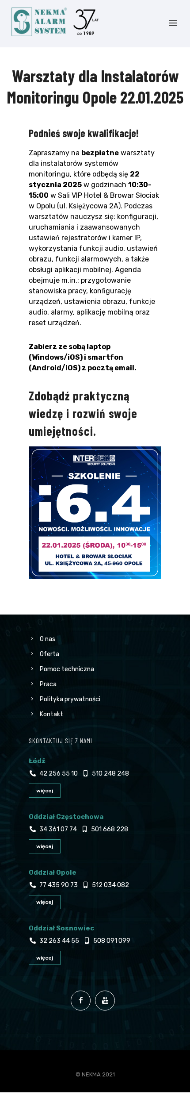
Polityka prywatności (70, 699)
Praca (48, 684)
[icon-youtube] (107, 1000)
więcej (44, 791)
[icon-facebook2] (83, 1000)
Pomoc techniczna (67, 669)
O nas (47, 639)
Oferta (49, 654)
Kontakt (51, 714)
